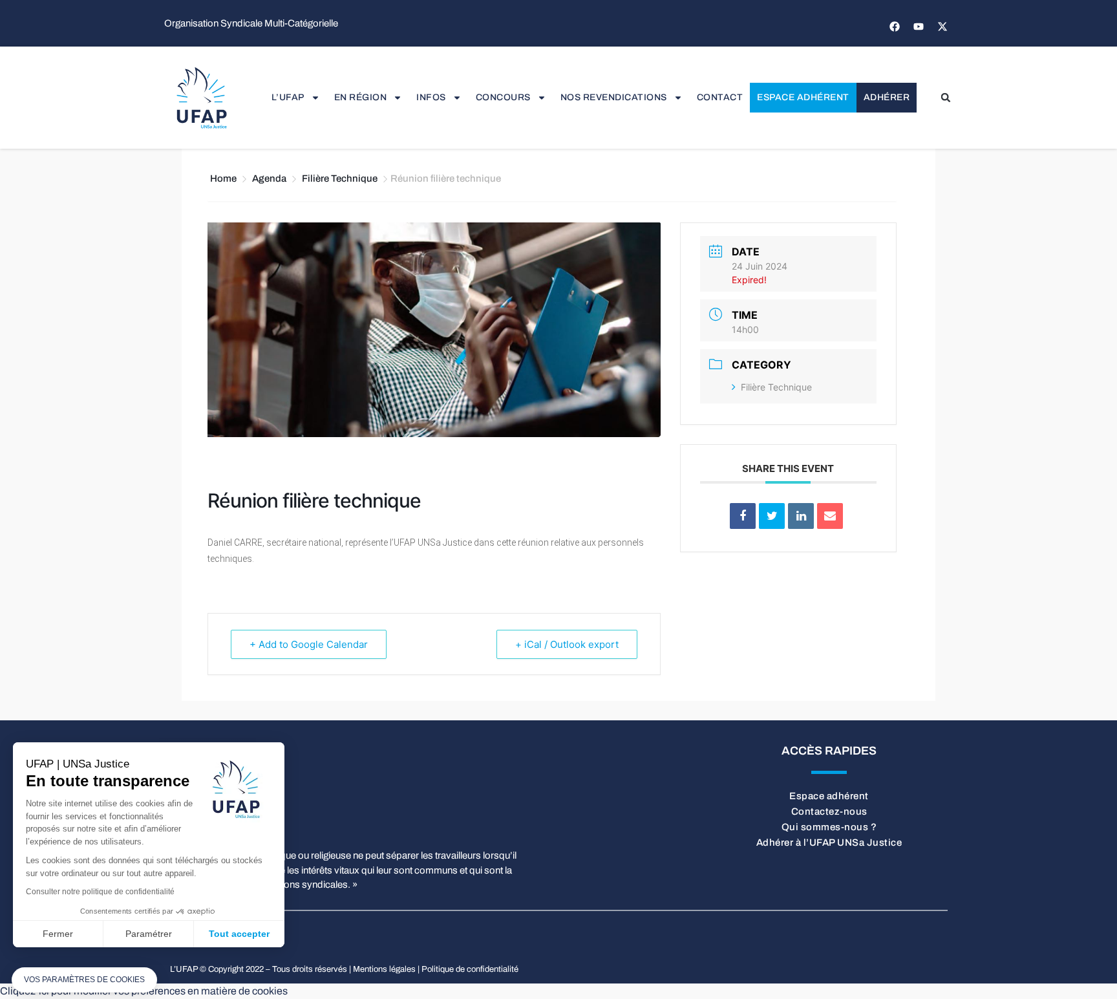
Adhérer (887, 97)
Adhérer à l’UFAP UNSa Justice (829, 842)
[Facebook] (894, 26)
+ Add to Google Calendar (309, 644)
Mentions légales (384, 969)
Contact (720, 97)
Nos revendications (613, 97)
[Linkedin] (801, 516)
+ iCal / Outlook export (567, 644)
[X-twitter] (942, 26)
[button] (945, 97)
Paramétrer (148, 934)
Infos (431, 97)
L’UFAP (287, 97)
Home (224, 178)
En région (360, 97)
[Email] (830, 516)
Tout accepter (239, 934)
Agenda (269, 178)
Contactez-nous (829, 811)
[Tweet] (772, 516)
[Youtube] (918, 26)
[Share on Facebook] (743, 516)
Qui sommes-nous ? (829, 827)
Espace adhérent (803, 97)
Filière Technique (340, 178)
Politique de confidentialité (469, 969)
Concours (503, 97)
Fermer (58, 934)
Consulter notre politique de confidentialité (100, 891)
